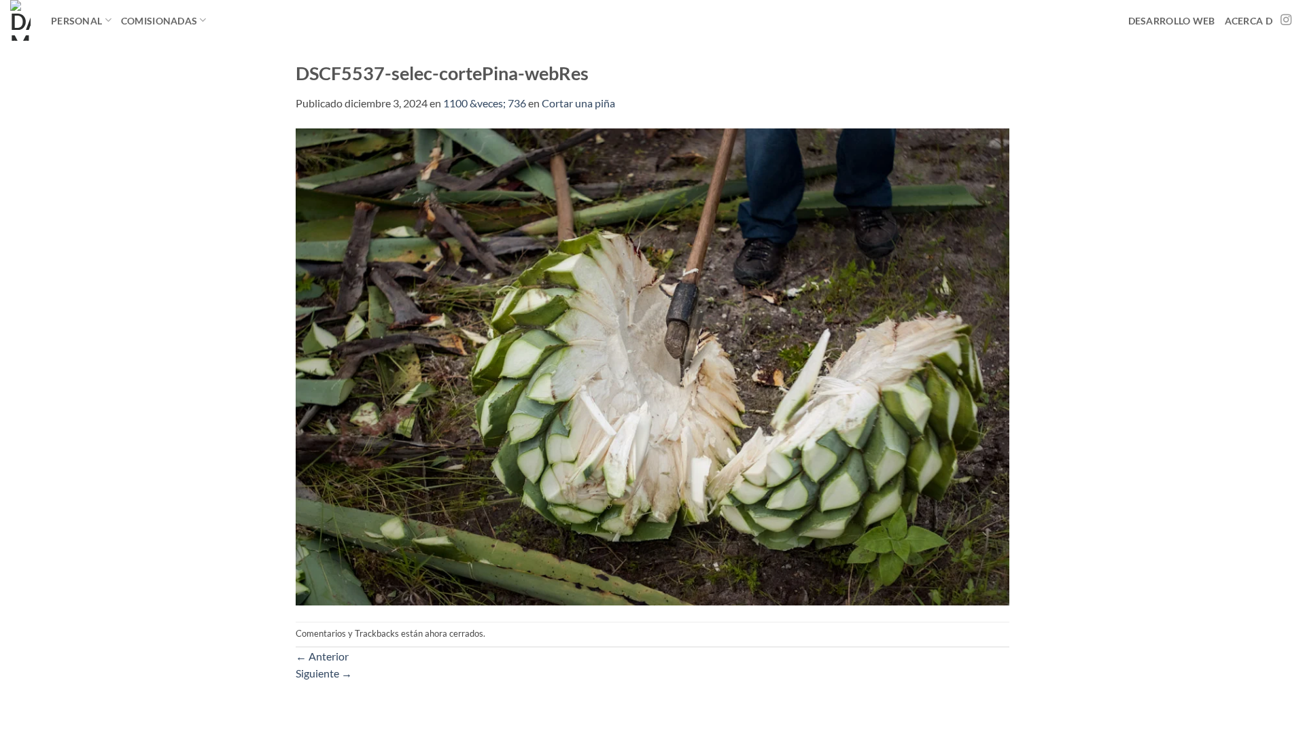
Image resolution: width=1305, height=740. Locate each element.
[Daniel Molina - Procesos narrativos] (20, 20)
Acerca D (1248, 21)
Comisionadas (159, 21)
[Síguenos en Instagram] (1286, 20)
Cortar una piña (578, 102)
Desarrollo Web (1171, 21)
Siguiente (324, 673)
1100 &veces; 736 (484, 102)
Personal (76, 21)
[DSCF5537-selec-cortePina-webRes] (652, 365)
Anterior (322, 656)
